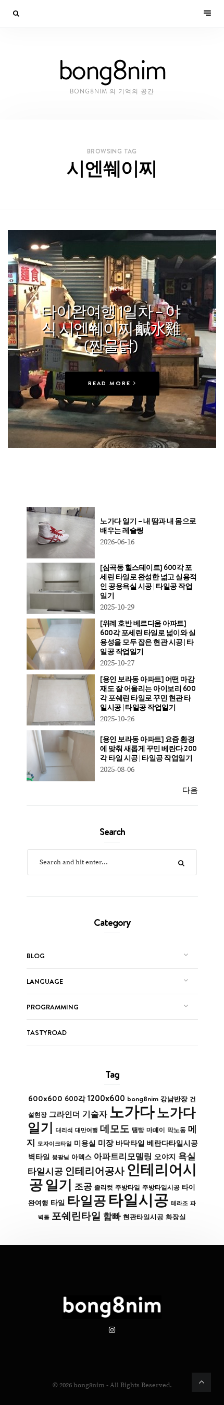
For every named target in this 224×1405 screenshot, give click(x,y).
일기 (58, 1184)
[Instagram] (112, 1330)
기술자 (94, 1114)
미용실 (85, 1143)
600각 (75, 1098)
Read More (110, 383)
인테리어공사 (95, 1170)
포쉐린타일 (76, 1215)
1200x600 (106, 1098)
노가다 (132, 1111)
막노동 (176, 1129)
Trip (116, 288)
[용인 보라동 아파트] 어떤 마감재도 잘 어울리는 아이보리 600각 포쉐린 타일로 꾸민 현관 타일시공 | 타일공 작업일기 (147, 693)
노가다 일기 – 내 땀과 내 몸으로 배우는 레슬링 (148, 525)
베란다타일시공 (172, 1143)
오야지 (165, 1156)
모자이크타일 (55, 1143)
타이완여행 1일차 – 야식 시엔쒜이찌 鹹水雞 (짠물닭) (110, 328)
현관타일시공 (143, 1216)
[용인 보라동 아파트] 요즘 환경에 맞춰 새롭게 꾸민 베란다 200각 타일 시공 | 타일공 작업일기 (148, 748)
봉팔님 (60, 1157)
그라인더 (64, 1114)
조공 (83, 1186)
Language (45, 981)
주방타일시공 (161, 1187)
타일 (58, 1202)
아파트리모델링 (123, 1156)
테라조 (179, 1203)
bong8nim (142, 1098)
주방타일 (127, 1187)
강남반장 (174, 1098)
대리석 (64, 1130)
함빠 (112, 1216)
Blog (36, 955)
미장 (106, 1142)
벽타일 (39, 1156)
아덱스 (81, 1156)
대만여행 (86, 1130)
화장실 (176, 1216)
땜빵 (138, 1130)
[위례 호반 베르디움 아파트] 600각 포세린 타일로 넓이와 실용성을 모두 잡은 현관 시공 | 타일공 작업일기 (147, 637)
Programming (53, 1006)
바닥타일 (130, 1143)
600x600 (45, 1098)
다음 (190, 790)
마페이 (155, 1130)
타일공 (86, 1200)
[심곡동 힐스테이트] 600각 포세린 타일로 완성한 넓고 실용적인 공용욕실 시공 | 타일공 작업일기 (148, 581)
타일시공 (138, 1199)
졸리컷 (103, 1187)
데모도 (115, 1128)
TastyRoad (47, 1032)
